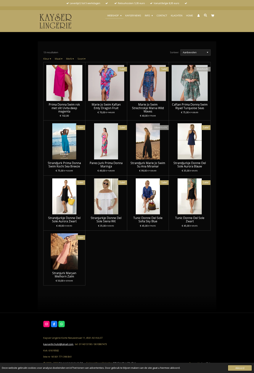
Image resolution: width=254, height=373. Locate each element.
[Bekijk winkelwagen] (212, 15)
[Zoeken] (205, 15)
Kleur (47, 58)
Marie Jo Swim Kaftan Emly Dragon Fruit (106, 106)
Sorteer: (174, 52)
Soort (82, 58)
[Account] (198, 15)
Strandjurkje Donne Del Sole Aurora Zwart (64, 219)
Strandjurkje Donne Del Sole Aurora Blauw (189, 164)
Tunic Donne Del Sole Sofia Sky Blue (148, 219)
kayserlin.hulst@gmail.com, (58, 344)
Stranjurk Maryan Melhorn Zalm (64, 274)
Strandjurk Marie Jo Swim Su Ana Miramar (148, 164)
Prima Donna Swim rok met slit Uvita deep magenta (64, 108)
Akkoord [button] (239, 367)
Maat (58, 58)
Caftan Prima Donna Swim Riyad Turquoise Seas (190, 106)
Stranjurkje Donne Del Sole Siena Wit (106, 219)
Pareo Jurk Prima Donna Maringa (106, 164)
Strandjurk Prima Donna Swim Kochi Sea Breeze (64, 164)
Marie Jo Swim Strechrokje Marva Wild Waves (148, 108)
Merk (70, 58)
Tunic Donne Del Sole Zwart (189, 219)
